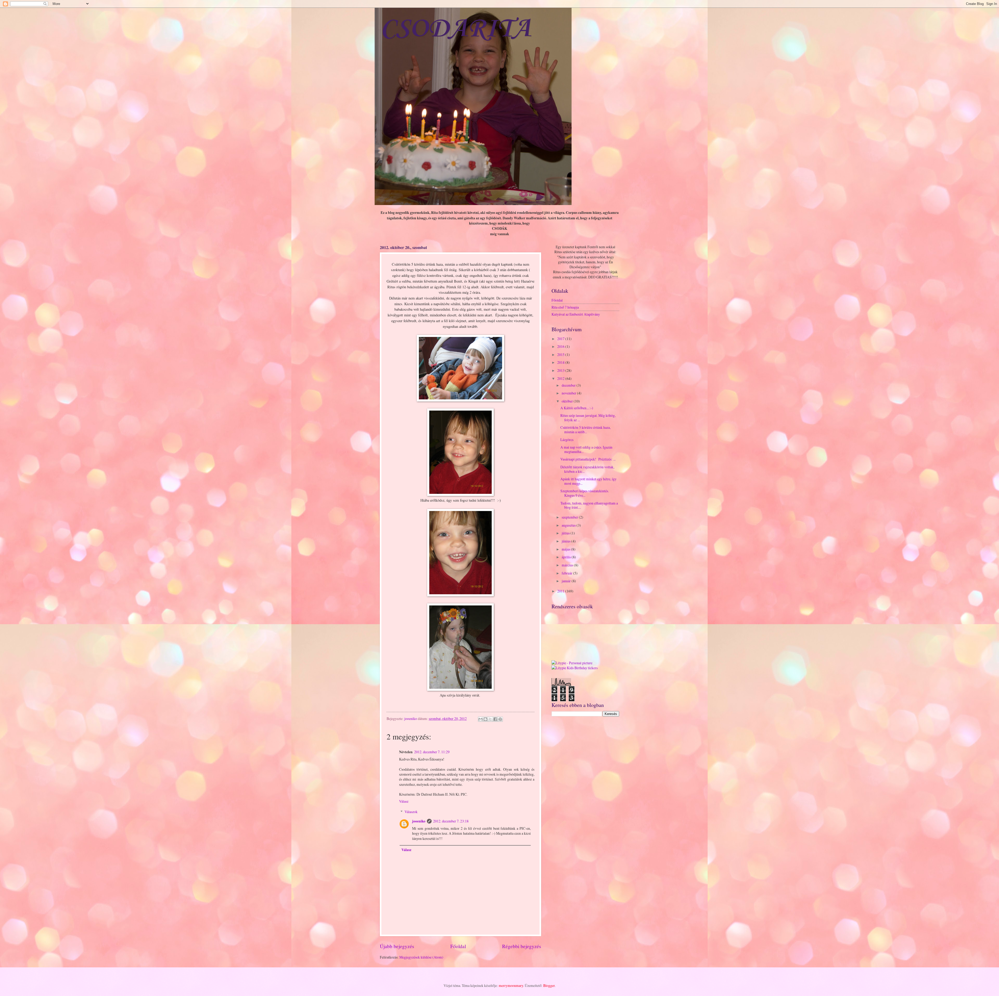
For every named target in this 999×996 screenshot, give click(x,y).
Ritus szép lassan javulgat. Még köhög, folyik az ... (588, 417)
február (567, 573)
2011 (561, 591)
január (567, 580)
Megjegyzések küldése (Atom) (421, 957)
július (566, 533)
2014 (561, 362)
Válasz (403, 801)
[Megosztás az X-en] (490, 719)
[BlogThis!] (485, 719)
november (569, 393)
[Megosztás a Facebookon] (495, 719)
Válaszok (411, 811)
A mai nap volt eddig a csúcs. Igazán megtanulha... (586, 449)
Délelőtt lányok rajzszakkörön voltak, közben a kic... (587, 469)
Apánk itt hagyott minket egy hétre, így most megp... (588, 481)
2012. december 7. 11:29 (432, 751)
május (566, 549)
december (569, 385)
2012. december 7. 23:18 (451, 821)
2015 (561, 354)
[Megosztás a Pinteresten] (500, 719)
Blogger (549, 985)
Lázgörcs (566, 439)
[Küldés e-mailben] (480, 719)
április (567, 556)
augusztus (569, 525)
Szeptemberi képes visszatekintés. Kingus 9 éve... (584, 493)
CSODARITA (455, 29)
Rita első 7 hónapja (565, 307)
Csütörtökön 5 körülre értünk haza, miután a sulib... (585, 429)
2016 (561, 346)
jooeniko (418, 821)
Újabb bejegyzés (397, 946)
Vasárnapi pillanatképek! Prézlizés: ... (588, 459)
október (568, 401)
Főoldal (458, 946)
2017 (561, 338)
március (568, 565)
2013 (561, 370)
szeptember (570, 517)
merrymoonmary (511, 985)
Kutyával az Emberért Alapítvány (576, 314)
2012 (561, 378)
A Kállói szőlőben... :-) (576, 407)
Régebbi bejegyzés (521, 946)
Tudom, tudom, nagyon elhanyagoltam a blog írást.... (589, 505)
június (566, 541)
